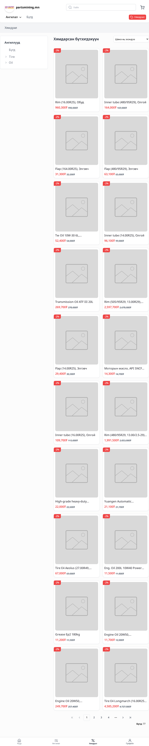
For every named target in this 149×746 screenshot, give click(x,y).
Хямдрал (11, 28)
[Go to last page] (130, 717)
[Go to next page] (123, 717)
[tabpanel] (101, 381)
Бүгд (30, 17)
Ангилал (12, 17)
